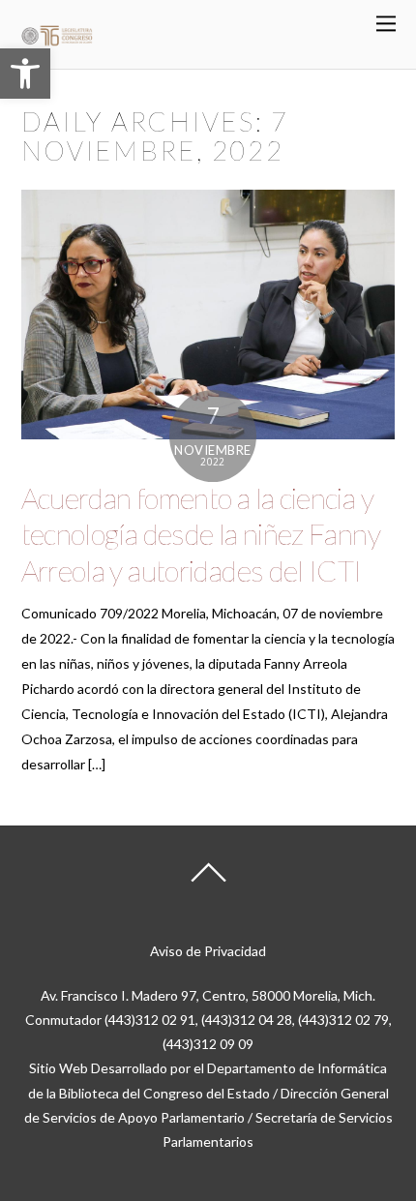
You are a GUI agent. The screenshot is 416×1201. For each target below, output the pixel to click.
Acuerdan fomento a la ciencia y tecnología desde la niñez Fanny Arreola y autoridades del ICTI (200, 533)
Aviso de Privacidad (208, 951)
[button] (25, 73)
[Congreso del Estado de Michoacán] (57, 41)
